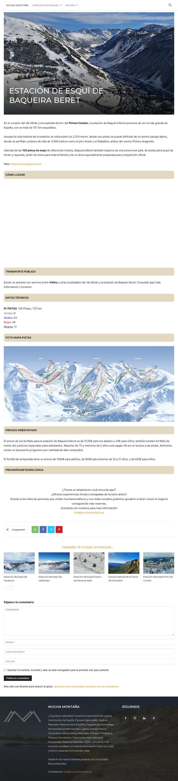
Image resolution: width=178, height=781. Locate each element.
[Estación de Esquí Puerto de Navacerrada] (89, 563)
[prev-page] (6, 587)
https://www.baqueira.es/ (26, 164)
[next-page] (11, 587)
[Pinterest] (59, 529)
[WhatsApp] (35, 529)
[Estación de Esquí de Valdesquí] (54, 563)
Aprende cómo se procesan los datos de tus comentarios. (86, 686)
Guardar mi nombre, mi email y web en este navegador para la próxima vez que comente (58, 670)
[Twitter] (51, 529)
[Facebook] (43, 529)
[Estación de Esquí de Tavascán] (19, 563)
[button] (170, 5)
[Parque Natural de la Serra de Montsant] (123, 563)
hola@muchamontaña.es (89, 512)
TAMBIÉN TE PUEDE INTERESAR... (87, 547)
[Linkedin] (144, 718)
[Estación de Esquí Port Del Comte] (158, 563)
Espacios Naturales (46, 5)
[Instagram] (134, 718)
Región (70, 5)
